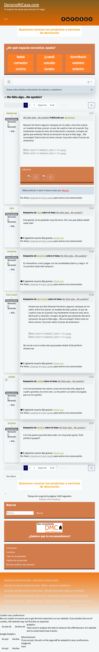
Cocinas (64, 601)
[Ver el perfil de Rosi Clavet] (11, 297)
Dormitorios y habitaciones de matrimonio (67, 595)
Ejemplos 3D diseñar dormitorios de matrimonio (27, 606)
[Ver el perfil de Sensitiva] (11, 254)
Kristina (12, 423)
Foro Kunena (54, 499)
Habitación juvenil (59, 606)
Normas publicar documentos (20, 564)
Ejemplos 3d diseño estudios (17, 580)
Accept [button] (5, 639)
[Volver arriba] (96, 649)
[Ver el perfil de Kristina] (11, 426)
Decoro (65, 190)
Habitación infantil (35, 601)
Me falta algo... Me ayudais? (36, 117)
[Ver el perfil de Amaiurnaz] (11, 116)
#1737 (91, 113)
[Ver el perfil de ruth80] (11, 384)
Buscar (39, 513)
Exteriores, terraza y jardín (45, 580)
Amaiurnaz (11, 113)
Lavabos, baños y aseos (80, 601)
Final (52, 105)
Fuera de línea (11, 119)
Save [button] (23, 646)
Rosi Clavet (11, 294)
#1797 (91, 423)
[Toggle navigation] (9, 81)
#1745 (91, 251)
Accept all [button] (6, 626)
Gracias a (43, 499)
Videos (44, 585)
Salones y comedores (14, 601)
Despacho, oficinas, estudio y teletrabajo (23, 590)
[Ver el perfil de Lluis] (11, 211)
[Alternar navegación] (5, 19)
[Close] (92, 89)
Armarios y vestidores (59, 585)
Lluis (11, 208)
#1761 (91, 377)
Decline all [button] (20, 626)
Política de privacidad (16, 560)
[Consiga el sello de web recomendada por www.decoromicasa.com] (49, 528)
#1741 (91, 208)
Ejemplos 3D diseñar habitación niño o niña (25, 595)
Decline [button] (15, 639)
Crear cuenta (47, 198)
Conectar (34, 198)
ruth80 (11, 377)
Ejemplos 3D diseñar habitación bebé (22, 585)
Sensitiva (11, 251)
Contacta (10, 552)
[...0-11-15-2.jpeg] (44, 149)
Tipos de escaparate (16, 556)
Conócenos (11, 548)
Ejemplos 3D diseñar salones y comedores (64, 590)
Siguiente (42, 105)
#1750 (91, 295)
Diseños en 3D (52, 601)
